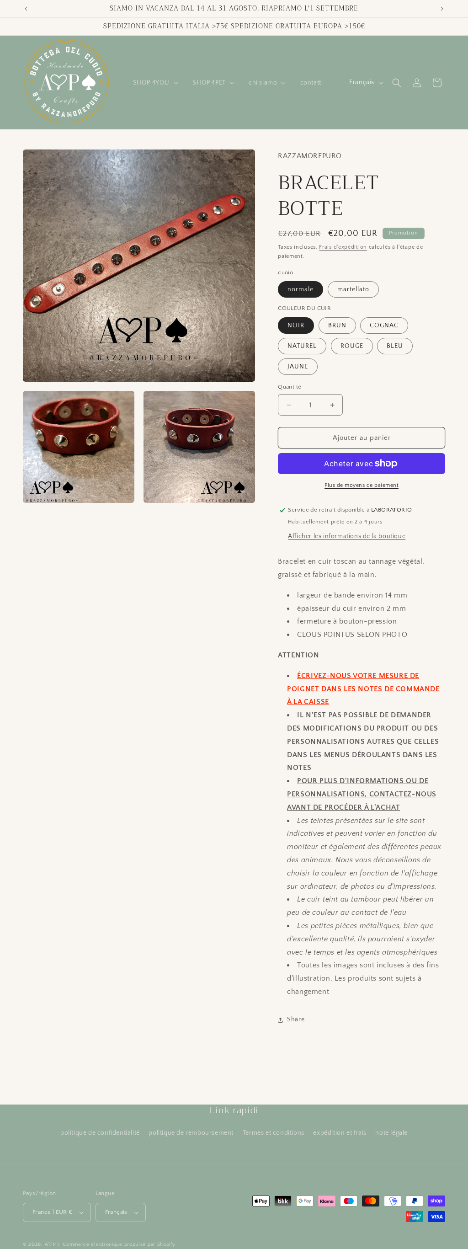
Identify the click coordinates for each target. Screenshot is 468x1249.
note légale (391, 1133)
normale (300, 289)
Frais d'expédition (343, 247)
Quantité (289, 387)
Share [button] (295, 1019)
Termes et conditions (273, 1133)
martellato (353, 289)
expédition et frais (339, 1133)
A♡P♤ (53, 1244)
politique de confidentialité (100, 1133)
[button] (152, 82)
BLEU (395, 346)
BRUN (337, 325)
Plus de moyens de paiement (361, 485)
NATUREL (302, 346)
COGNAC (384, 325)
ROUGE (351, 346)
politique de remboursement (191, 1133)
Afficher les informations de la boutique (346, 536)
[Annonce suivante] (442, 8)
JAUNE (297, 366)
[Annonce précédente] (26, 8)
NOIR (295, 325)
